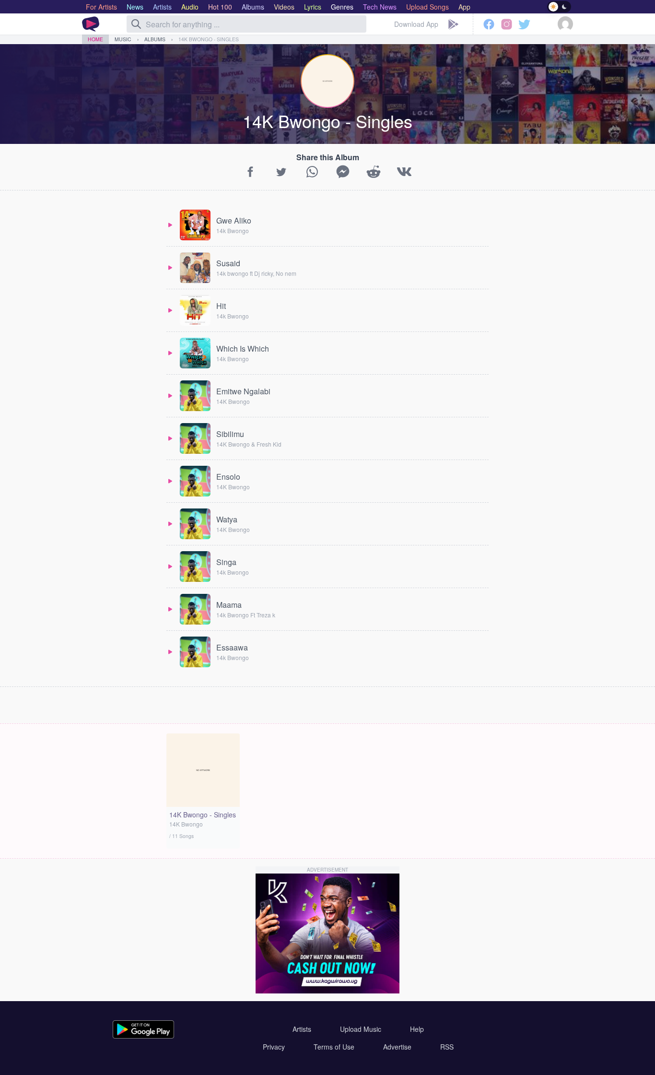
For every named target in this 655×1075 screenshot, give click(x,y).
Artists (301, 1029)
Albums (154, 39)
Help (417, 1029)
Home (95, 39)
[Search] (136, 24)
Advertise (397, 1046)
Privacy (274, 1046)
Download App (416, 24)
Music (123, 39)
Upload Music (360, 1029)
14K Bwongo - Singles (208, 39)
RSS (447, 1046)
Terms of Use (334, 1046)
